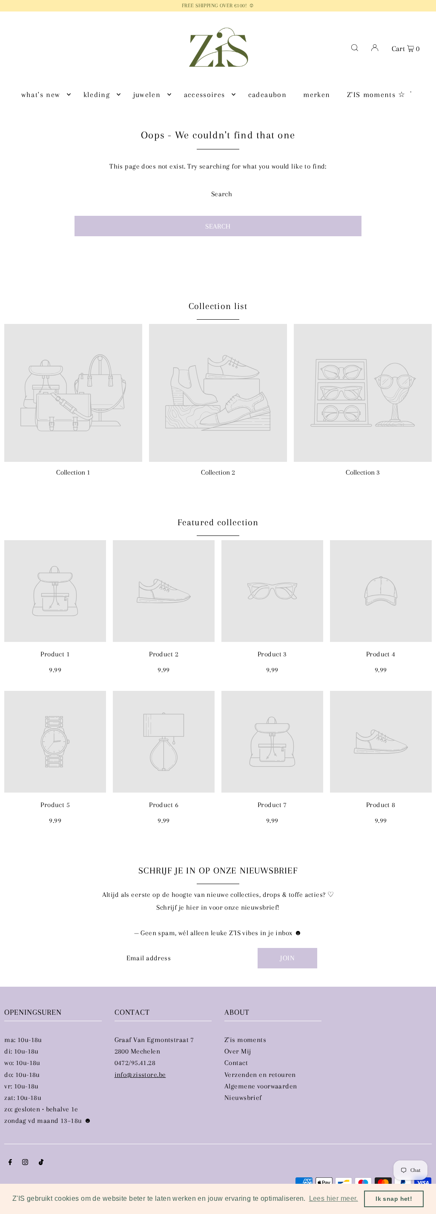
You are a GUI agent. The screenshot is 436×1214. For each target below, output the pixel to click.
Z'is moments (245, 1040)
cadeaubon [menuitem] (267, 94)
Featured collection (218, 522)
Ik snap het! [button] (394, 1198)
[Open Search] (355, 47)
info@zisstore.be (140, 1075)
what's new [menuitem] (40, 94)
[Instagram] (25, 1162)
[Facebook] (10, 1162)
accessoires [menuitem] (204, 94)
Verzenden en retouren (260, 1075)
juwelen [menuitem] (147, 94)
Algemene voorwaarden (260, 1086)
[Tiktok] (41, 1162)
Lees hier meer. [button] (333, 1198)
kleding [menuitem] (96, 94)
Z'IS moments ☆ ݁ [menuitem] (377, 94)
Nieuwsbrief (243, 1098)
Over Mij (237, 1051)
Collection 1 (73, 472)
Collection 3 (363, 472)
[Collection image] (73, 393)
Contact (236, 1063)
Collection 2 (218, 472)
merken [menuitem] (316, 94)
